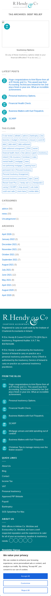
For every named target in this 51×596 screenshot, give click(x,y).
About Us (6, 466)
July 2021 (6, 270)
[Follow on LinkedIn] (25, 540)
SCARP (12, 118)
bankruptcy (34, 136)
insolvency (43, 153)
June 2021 (7, 275)
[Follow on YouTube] (30, 540)
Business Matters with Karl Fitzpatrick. (26, 111)
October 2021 (8, 254)
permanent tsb (8, 170)
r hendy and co (25, 183)
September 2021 (9, 260)
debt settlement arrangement (13, 148)
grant (34, 153)
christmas (23, 140)
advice (25, 136)
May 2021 (6, 280)
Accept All (25, 576)
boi (42, 136)
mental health (8, 161)
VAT (4, 486)
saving (5, 187)
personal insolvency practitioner (15, 179)
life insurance (15, 157)
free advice (26, 153)
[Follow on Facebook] (11, 540)
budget (14, 140)
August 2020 (8, 290)
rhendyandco (38, 183)
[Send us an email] (20, 540)
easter (35, 148)
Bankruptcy (7, 507)
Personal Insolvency (24, 170)
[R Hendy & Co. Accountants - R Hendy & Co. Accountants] (25, 4)
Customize (25, 583)
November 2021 (9, 249)
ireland (5, 157)
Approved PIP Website (12, 496)
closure (32, 140)
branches (6, 140)
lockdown (26, 157)
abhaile (17, 136)
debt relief (12, 144)
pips (30, 179)
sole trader (34, 187)
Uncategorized (9, 219)
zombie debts (34, 191)
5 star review (7, 136)
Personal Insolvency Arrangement (15, 174)
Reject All (25, 590)
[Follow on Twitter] (16, 540)
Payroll (5, 502)
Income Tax (7, 481)
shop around (23, 187)
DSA (28, 148)
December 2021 (9, 244)
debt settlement (24, 144)
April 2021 (7, 285)
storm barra (21, 191)
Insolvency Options (25, 50)
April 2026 (7, 234)
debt (4, 144)
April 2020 (7, 295)
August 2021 (8, 265)
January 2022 (8, 239)
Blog (4, 471)
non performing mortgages (12, 166)
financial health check (11, 153)
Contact (5, 476)
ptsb (36, 179)
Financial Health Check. (20, 103)
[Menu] (3, 4)
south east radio (9, 191)
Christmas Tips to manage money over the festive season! (28, 448)
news (27, 161)
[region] (25, 573)
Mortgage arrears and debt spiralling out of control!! (28, 432)
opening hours (30, 166)
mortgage (18, 161)
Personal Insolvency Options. (22, 96)
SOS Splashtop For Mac (13, 512)
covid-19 (41, 140)
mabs (34, 157)
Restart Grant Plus (10, 183)
